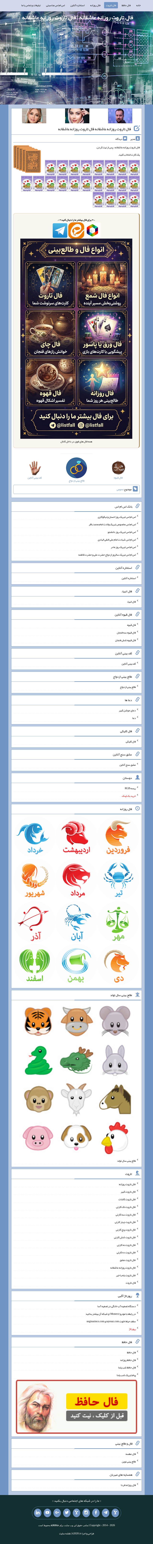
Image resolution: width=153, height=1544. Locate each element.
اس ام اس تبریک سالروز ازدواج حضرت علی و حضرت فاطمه (107, 554)
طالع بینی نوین (129, 1461)
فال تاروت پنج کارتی (126, 1229)
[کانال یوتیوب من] (47, 1513)
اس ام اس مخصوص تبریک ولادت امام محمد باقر (112, 524)
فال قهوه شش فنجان (125, 640)
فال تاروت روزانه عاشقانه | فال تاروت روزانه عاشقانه (77, 17)
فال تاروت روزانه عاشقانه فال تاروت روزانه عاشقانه (94, 129)
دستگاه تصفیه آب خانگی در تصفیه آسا (116, 1306)
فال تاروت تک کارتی (126, 1206)
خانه (138, 5)
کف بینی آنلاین (129, 663)
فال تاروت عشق (128, 1260)
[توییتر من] (67, 1513)
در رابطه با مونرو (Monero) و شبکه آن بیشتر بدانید (111, 1313)
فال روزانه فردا (128, 1485)
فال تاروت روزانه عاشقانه (123, 1267)
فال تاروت (111, 5)
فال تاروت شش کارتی (125, 1237)
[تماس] (76, 1513)
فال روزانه (95, 5)
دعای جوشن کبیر (127, 710)
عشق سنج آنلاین (127, 764)
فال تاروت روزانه (127, 1184)
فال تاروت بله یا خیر (126, 1275)
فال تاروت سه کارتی (126, 1214)
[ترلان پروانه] (77, 116)
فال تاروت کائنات (127, 1199)
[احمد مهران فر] (120, 116)
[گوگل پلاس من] (57, 1513)
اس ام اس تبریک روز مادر (123, 547)
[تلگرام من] (105, 1513)
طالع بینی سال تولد (126, 1160)
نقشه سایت (65, 1533)
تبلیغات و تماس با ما (30, 5)
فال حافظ (126, 5)
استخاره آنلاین (77, 5)
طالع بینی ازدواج (128, 686)
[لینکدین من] (37, 1513)
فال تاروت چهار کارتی (125, 1222)
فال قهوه (131, 624)
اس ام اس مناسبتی (55, 5)
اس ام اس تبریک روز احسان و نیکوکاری (117, 516)
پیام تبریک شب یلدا (126, 1375)
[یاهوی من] (115, 1513)
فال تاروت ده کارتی (126, 1252)
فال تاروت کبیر (128, 1191)
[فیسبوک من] (96, 1513)
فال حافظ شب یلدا (127, 1367)
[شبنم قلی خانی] (34, 116)
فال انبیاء (131, 601)
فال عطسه (131, 1453)
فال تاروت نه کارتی (126, 1244)
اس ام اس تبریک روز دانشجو (122, 532)
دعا (134, 718)
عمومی (120, 489)
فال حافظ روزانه (128, 1359)
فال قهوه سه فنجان (126, 632)
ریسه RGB (130, 788)
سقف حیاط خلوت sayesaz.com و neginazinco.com (111, 1321)
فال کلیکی (131, 741)
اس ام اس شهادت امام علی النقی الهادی (117, 539)
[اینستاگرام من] (86, 1513)
